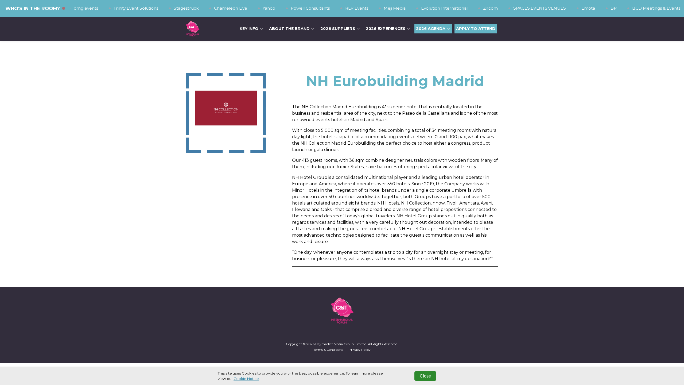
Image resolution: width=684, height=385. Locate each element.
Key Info (249, 28)
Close (425, 376)
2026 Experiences (386, 28)
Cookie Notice (246, 378)
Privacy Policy (360, 350)
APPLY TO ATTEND (475, 28)
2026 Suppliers (338, 28)
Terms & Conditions (328, 350)
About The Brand (290, 28)
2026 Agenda (431, 28)
